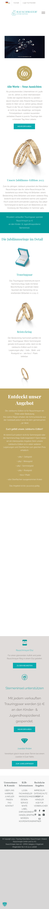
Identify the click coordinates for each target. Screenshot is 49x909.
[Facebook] (39, 810)
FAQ (9, 803)
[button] (4, 904)
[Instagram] (35, 810)
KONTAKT (9, 806)
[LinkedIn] (39, 814)
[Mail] (39, 818)
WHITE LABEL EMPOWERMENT (26, 809)
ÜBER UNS (9, 790)
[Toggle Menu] (43, 13)
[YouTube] (43, 810)
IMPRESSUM (39, 790)
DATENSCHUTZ (40, 794)
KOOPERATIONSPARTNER (30, 821)
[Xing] (43, 814)
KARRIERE (9, 794)
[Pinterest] (35, 814)
